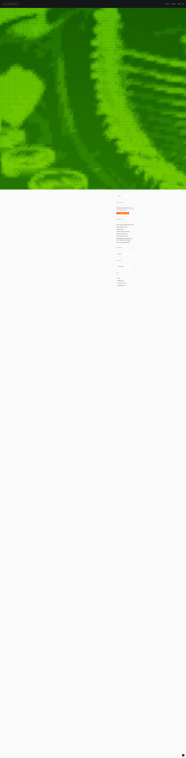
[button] (183, 4)
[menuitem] (167, 4)
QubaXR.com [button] (123, 213)
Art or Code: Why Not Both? (123, 242)
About (179, 4)
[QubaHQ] (10, 4)
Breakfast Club (120, 229)
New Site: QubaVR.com (121, 234)
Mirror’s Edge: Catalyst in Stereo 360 (125, 224)
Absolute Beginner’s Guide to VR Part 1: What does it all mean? (124, 239)
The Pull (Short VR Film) (122, 236)
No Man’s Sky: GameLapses (123, 231)
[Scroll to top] (183, 755)
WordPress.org (121, 285)
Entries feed (120, 280)
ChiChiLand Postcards (121, 227)
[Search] (125, 196)
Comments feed (122, 283)
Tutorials (173, 4)
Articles (167, 4)
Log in (119, 278)
